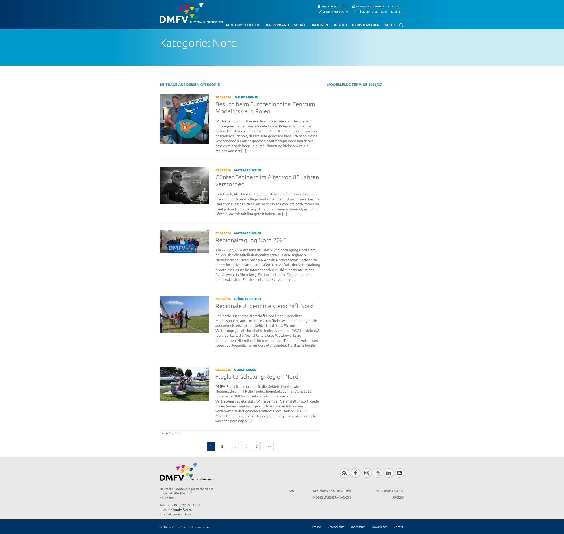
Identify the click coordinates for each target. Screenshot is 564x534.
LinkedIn (388, 472)
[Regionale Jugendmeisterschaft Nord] (184, 314)
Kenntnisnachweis (370, 6)
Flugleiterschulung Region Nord (257, 376)
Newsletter (399, 472)
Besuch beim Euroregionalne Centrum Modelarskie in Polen (265, 108)
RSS (344, 472)
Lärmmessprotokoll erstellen (381, 11)
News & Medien (366, 24)
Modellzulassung (336, 11)
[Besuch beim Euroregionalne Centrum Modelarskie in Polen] (184, 118)
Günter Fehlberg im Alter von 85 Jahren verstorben (267, 181)
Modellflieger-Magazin (332, 497)
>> (269, 446)
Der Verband (277, 24)
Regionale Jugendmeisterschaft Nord (264, 305)
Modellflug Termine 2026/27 (354, 84)
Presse (316, 526)
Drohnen (319, 24)
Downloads (379, 526)
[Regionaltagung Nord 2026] (184, 241)
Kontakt (394, 6)
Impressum (358, 526)
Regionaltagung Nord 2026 (250, 240)
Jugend (340, 24)
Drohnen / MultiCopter (332, 490)
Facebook (355, 472)
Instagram (366, 472)
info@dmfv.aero (181, 510)
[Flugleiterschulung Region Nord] (184, 383)
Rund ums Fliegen (242, 24)
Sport (299, 24)
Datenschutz (335, 526)
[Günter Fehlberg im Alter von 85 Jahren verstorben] (184, 185)
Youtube (377, 472)
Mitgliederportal (334, 6)
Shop (390, 24)
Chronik (399, 526)
